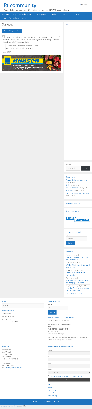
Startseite (5, 14)
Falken (54, 14)
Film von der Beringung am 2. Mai (76, 180)
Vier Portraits (70, 190)
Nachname (51, 357)
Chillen (68, 185)
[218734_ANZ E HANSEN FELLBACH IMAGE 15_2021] (31, 70)
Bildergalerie (41, 14)
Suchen (68, 165)
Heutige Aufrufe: (7, 316)
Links (4, 18)
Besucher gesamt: (8, 322)
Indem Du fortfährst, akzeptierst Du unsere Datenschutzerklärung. (67, 376)
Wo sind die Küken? (72, 188)
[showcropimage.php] (78, 225)
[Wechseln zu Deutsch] (83, 4)
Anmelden (51, 387)
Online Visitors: (7, 314)
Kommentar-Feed (53, 393)
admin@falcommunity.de (14, 367)
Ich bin (50, 369)
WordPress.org (52, 396)
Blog (14, 14)
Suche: (68, 235)
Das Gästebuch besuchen (74, 293)
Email (49, 363)
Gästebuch (79, 14)
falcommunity (20, 5)
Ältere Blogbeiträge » (73, 203)
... (60, 36)
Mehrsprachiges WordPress (9, 406)
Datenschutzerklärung (18, 18)
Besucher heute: (7, 319)
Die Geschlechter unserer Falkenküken (78, 193)
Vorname (50, 350)
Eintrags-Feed (52, 390)
